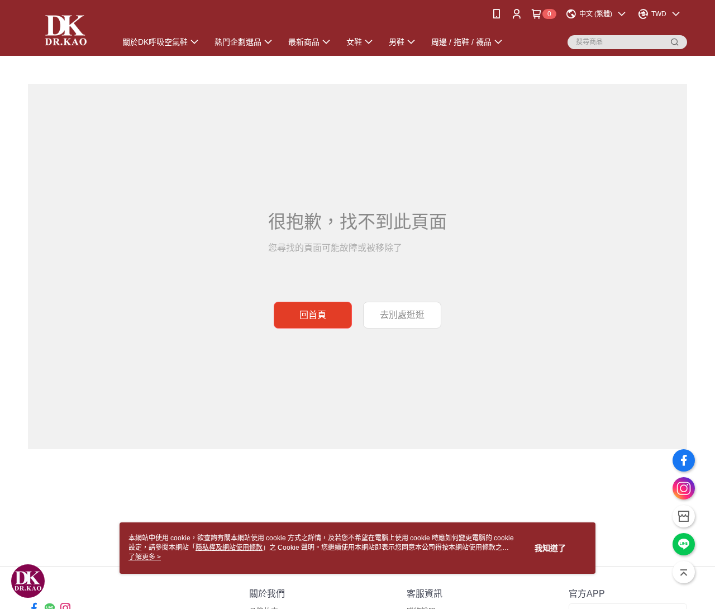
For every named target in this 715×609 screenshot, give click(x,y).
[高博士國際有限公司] (65, 29)
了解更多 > (144, 557)
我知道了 (550, 548)
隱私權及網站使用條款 (229, 547)
